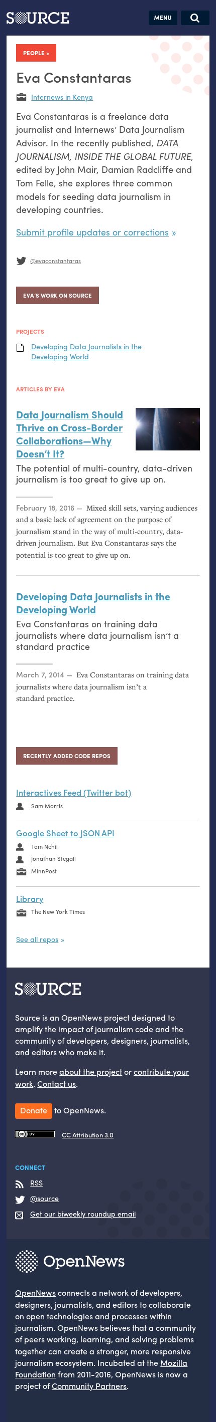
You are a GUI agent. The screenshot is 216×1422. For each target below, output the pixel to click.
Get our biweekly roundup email (83, 1214)
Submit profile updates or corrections (92, 231)
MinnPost (44, 871)
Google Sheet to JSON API (65, 833)
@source (44, 1198)
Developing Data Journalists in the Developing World (86, 351)
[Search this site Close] (195, 18)
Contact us (56, 1083)
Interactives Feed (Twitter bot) (73, 792)
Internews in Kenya (62, 97)
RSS (36, 1183)
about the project (90, 1071)
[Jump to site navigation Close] (163, 18)
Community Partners (89, 1385)
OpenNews (35, 1292)
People (34, 53)
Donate (33, 1110)
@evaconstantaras (55, 261)
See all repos (37, 939)
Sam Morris (47, 806)
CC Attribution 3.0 (88, 1134)
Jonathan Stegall (53, 858)
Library (29, 898)
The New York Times (58, 911)
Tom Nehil (44, 846)
